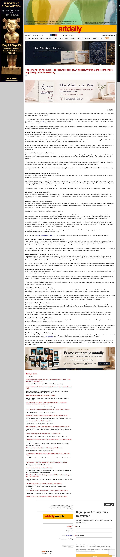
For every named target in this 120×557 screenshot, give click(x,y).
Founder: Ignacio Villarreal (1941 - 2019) (70, 530)
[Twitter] (53, 35)
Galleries (48, 38)
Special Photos (60, 507)
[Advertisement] (93, 386)
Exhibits (58, 505)
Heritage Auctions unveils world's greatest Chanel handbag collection (46, 436)
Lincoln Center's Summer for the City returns (39, 421)
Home (28, 38)
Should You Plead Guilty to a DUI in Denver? (39, 467)
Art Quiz (59, 509)
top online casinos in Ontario (45, 235)
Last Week (35, 38)
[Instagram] (56, 35)
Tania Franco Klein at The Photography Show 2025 (41, 412)
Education (64, 509)
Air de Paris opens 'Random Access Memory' (39, 450)
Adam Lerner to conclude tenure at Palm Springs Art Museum (44, 448)
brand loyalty (49, 336)
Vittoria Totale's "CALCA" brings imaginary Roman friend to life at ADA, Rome (49, 418)
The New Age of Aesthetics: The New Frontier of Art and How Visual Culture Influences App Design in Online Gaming (48, 471)
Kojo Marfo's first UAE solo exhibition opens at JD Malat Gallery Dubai (46, 415)
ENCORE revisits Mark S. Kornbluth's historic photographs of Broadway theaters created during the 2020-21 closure (47, 391)
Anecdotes (53, 509)
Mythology (69, 509)
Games (72, 38)
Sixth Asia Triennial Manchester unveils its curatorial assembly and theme (47, 426)
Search (94, 38)
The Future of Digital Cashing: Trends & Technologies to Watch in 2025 (47, 490)
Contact (101, 38)
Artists (42, 38)
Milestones (67, 505)
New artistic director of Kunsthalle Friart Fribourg (40, 407)
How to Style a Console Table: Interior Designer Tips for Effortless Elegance (48, 493)
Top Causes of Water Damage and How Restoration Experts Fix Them (47, 462)
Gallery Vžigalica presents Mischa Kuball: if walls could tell (43, 433)
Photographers (64, 38)
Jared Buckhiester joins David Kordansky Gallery (40, 395)
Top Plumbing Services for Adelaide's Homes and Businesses (44, 483)
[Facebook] (51, 35)
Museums (55, 38)
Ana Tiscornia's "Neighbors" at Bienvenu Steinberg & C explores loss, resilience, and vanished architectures (46, 403)
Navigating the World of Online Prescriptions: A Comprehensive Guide (46, 496)
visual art (43, 121)
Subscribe (79, 38)
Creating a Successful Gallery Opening (37, 465)
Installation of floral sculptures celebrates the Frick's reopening (44, 384)
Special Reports (69, 507)
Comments (87, 38)
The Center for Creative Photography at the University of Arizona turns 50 (47, 409)
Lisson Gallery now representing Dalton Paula (39, 423)
